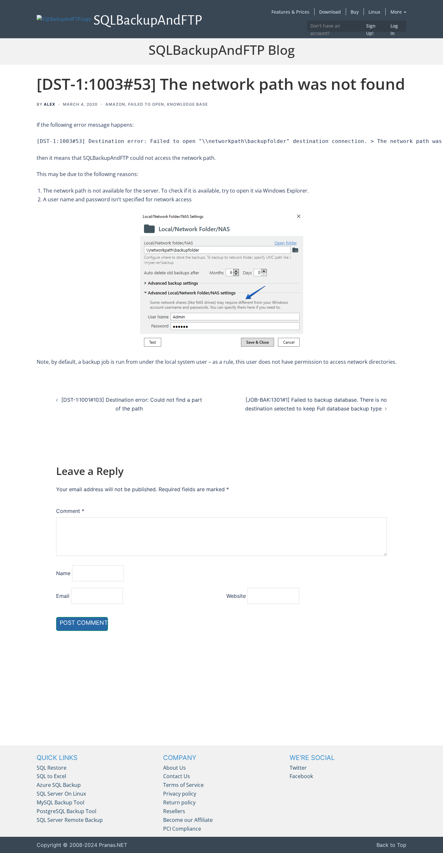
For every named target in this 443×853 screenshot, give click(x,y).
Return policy (179, 802)
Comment (70, 511)
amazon (115, 104)
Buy (355, 12)
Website (236, 596)
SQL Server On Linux (61, 793)
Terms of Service (183, 784)
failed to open (146, 104)
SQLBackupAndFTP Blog (222, 50)
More (396, 12)
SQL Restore (51, 767)
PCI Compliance (182, 828)
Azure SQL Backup (59, 784)
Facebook (301, 776)
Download (330, 12)
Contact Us (176, 776)
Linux (374, 12)
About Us (174, 767)
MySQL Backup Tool (60, 802)
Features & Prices (290, 12)
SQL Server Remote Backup (70, 819)
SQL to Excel (51, 776)
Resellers (174, 811)
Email (62, 596)
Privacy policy (179, 793)
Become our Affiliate (188, 819)
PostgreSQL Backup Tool (66, 811)
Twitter (298, 767)
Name (63, 573)
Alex (49, 104)
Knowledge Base (187, 104)
